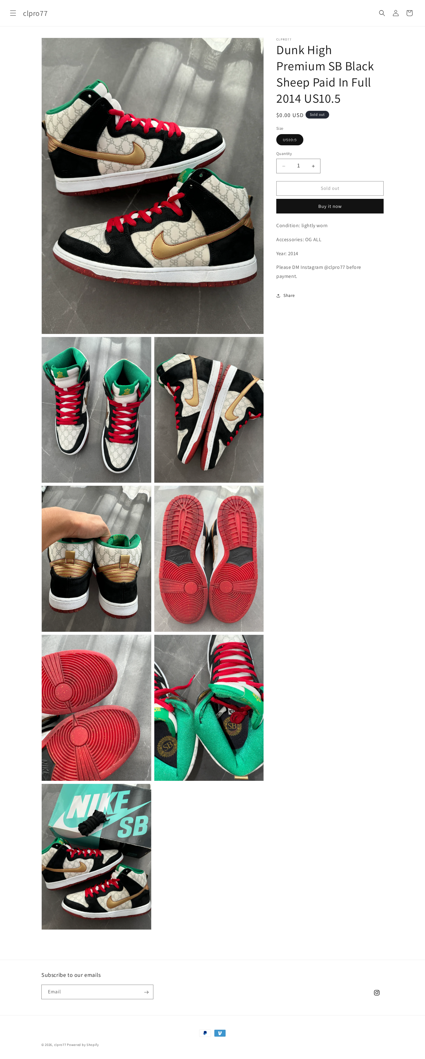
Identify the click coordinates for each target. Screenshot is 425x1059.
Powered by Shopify (83, 1045)
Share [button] (289, 295)
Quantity (284, 154)
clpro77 (60, 1045)
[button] (13, 13)
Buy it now (330, 206)
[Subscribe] (146, 992)
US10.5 (293, 141)
